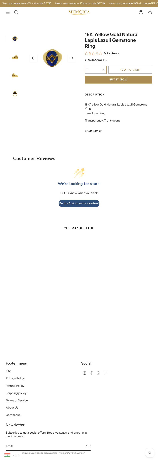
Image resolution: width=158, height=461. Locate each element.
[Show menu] (8, 12)
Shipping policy (16, 393)
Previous (33, 58)
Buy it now (118, 79)
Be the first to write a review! (79, 203)
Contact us (13, 415)
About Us (12, 407)
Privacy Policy (15, 378)
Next (72, 58)
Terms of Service (17, 400)
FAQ (9, 371)
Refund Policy (15, 386)
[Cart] (149, 12)
